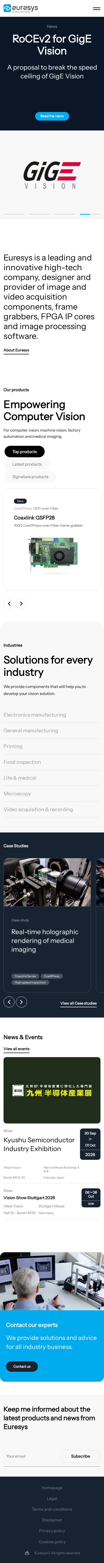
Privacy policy (52, 1530)
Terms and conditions (52, 1509)
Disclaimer (52, 1519)
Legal (52, 1498)
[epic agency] (27, 1552)
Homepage (52, 1487)
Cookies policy (52, 1541)
